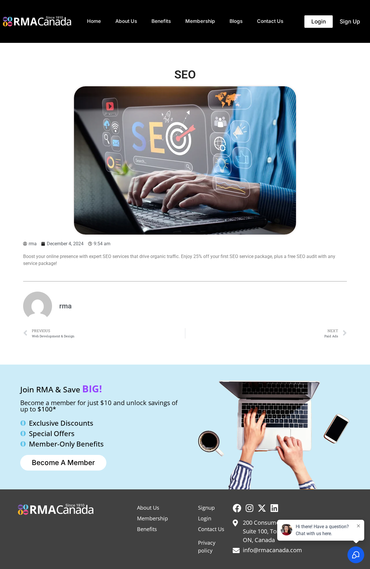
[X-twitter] (262, 508)
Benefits (161, 21)
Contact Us (270, 21)
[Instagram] (249, 508)
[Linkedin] (274, 508)
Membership (200, 21)
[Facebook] (237, 508)
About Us (126, 21)
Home (94, 21)
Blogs (236, 21)
